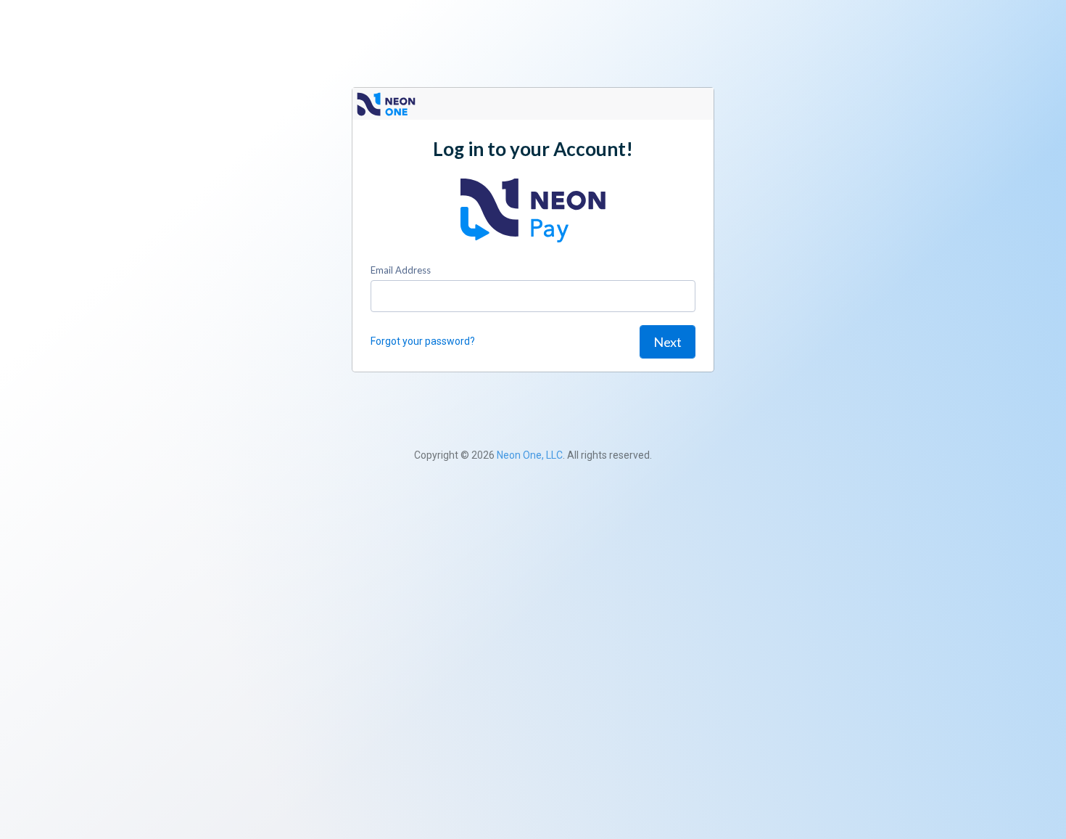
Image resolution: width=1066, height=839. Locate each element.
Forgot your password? (423, 341)
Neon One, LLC (530, 455)
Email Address (401, 270)
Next (667, 342)
